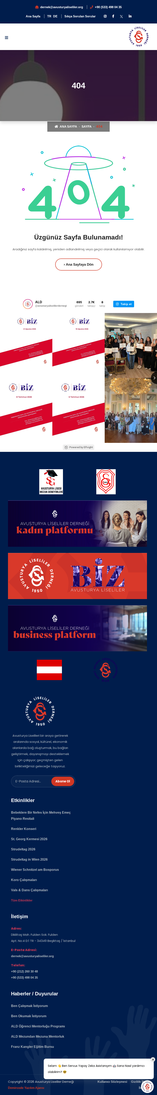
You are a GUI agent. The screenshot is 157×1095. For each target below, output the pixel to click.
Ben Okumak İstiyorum (28, 1016)
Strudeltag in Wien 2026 (29, 859)
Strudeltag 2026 (23, 849)
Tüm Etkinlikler (22, 900)
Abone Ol (62, 781)
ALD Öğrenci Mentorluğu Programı (38, 1026)
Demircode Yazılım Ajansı (26, 1087)
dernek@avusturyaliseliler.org (61, 7)
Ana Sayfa (33, 16)
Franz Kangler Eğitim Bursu (32, 1046)
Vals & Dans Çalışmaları (29, 890)
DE (55, 16)
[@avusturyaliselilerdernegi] (28, 304)
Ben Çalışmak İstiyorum (29, 1006)
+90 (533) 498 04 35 (108, 7)
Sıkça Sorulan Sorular (80, 16)
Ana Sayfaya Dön (79, 264)
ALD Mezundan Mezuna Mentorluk (37, 1036)
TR (49, 16)
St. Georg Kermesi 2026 (29, 839)
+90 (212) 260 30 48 (24, 971)
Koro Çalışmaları (24, 880)
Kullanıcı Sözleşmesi (112, 1081)
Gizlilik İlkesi (140, 1081)
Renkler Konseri (23, 829)
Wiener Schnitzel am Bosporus (35, 869)
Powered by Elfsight (81, 447)
